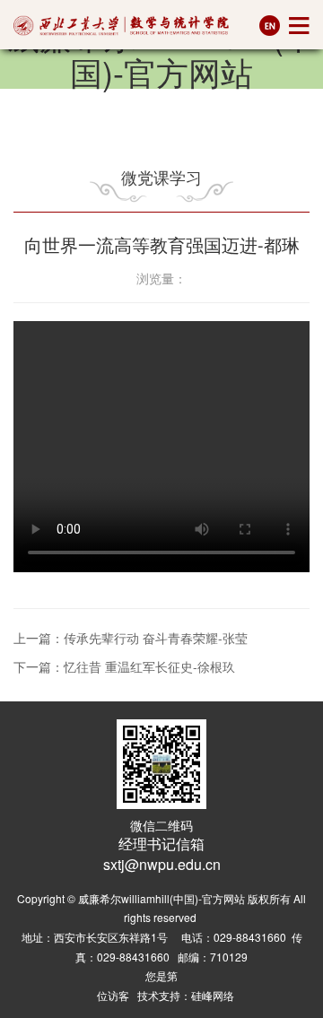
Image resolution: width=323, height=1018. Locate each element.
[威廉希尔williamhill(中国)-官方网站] (121, 25)
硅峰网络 (212, 995)
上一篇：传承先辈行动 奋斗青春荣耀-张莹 (130, 638)
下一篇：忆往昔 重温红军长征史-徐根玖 (124, 666)
